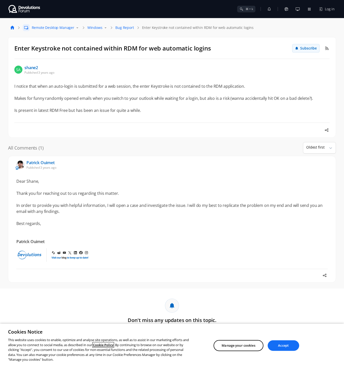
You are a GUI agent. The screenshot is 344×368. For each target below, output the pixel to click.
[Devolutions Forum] (24, 9)
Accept (283, 345)
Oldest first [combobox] (315, 147)
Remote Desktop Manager (53, 27)
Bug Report (124, 27)
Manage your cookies (238, 345)
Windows (94, 27)
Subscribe (308, 48)
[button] (329, 148)
